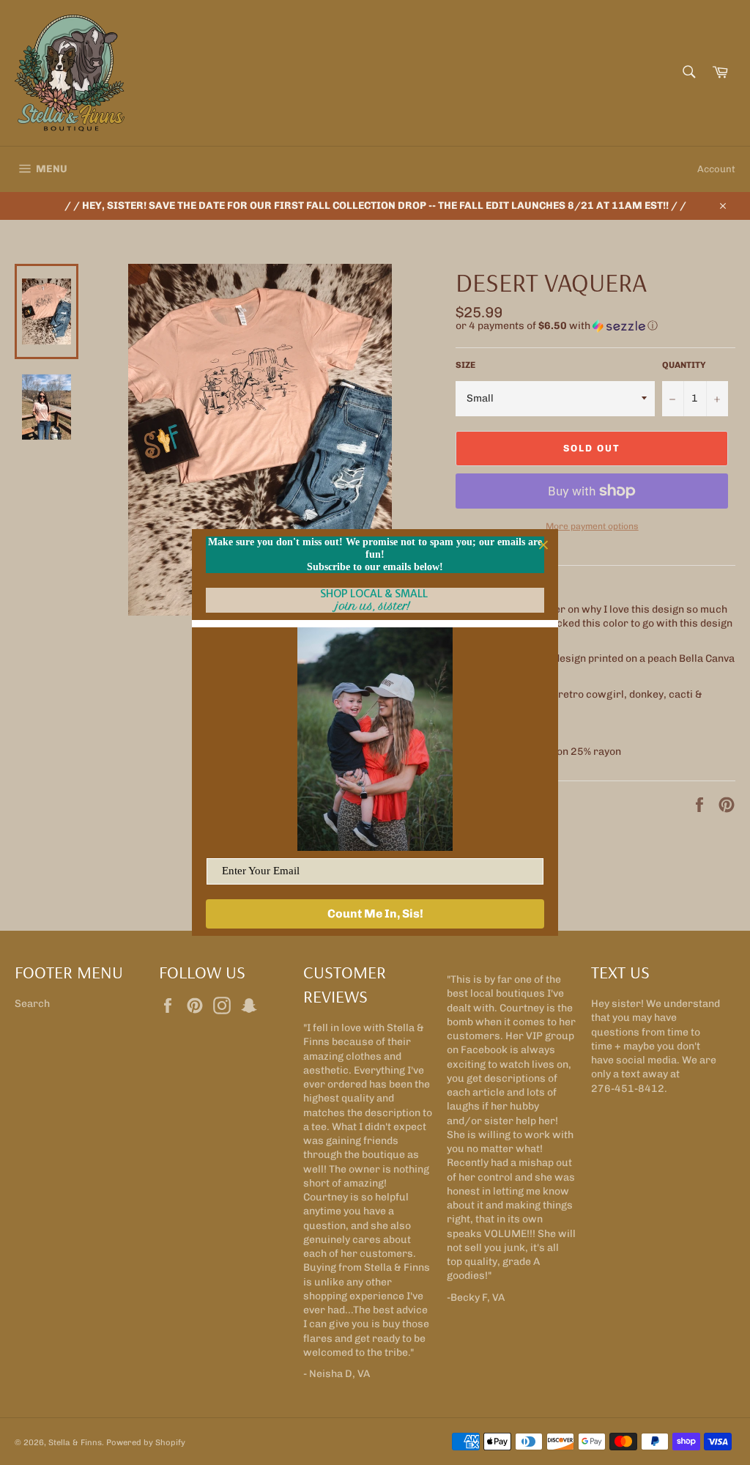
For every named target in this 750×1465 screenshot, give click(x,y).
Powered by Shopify (145, 1442)
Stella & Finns (75, 1442)
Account (716, 168)
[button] (595, 326)
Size (465, 365)
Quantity (684, 365)
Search (32, 1003)
